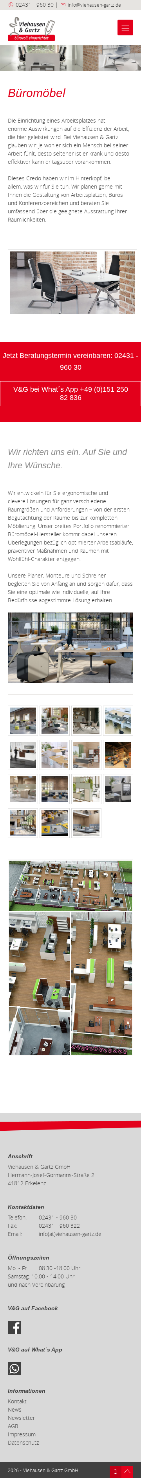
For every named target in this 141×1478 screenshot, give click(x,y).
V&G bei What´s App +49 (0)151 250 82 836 (70, 393)
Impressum (22, 1434)
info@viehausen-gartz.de (94, 5)
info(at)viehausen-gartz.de (70, 1234)
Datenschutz (23, 1442)
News (15, 1409)
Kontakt (17, 1401)
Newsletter (21, 1417)
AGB (13, 1426)
